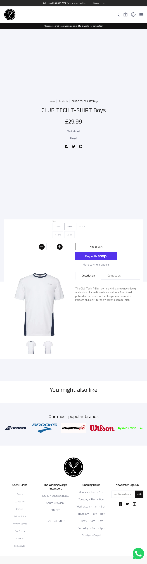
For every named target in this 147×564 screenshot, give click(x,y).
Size (54, 221)
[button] (118, 14)
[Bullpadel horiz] (73, 428)
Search (20, 494)
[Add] (60, 247)
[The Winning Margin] (10, 14)
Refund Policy (20, 516)
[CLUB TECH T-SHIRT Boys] (31, 347)
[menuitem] (118, 14)
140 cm (70, 226)
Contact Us (20, 501)
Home (52, 101)
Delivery (19, 509)
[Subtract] (42, 247)
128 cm (58, 226)
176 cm (69, 234)
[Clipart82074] (44, 428)
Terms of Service (19, 523)
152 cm (82, 226)
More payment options (96, 265)
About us (20, 538)
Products (63, 101)
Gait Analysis (19, 545)
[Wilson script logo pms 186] (102, 428)
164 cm (58, 234)
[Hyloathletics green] (130, 428)
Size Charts (20, 531)
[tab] (88, 276)
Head (73, 138)
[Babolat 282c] (16, 428)
